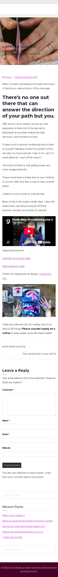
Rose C (8, 77)
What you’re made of (13, 515)
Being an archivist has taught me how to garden (27, 520)
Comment (8, 390)
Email (6, 434)
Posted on (25, 77)
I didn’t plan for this (12, 537)
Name (6, 420)
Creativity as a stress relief (16, 258)
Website (6, 448)
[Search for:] (29, 495)
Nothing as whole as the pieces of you (22, 531)
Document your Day (14, 346)
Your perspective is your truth (38, 353)
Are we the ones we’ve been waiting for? (23, 526)
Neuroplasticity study (13, 266)
